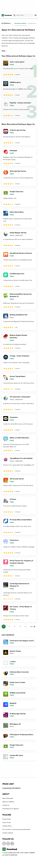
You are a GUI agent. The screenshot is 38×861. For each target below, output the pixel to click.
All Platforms (6, 23)
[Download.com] (7, 15)
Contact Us (5, 805)
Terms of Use (6, 822)
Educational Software (21, 23)
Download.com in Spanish (10, 809)
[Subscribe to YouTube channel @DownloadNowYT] (12, 843)
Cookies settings (7, 833)
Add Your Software (8, 802)
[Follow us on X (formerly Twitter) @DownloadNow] (8, 843)
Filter (3, 51)
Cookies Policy (7, 826)
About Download (7, 798)
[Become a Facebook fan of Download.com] (4, 843)
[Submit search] (14, 15)
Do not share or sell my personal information (16, 829)
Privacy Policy (6, 819)
